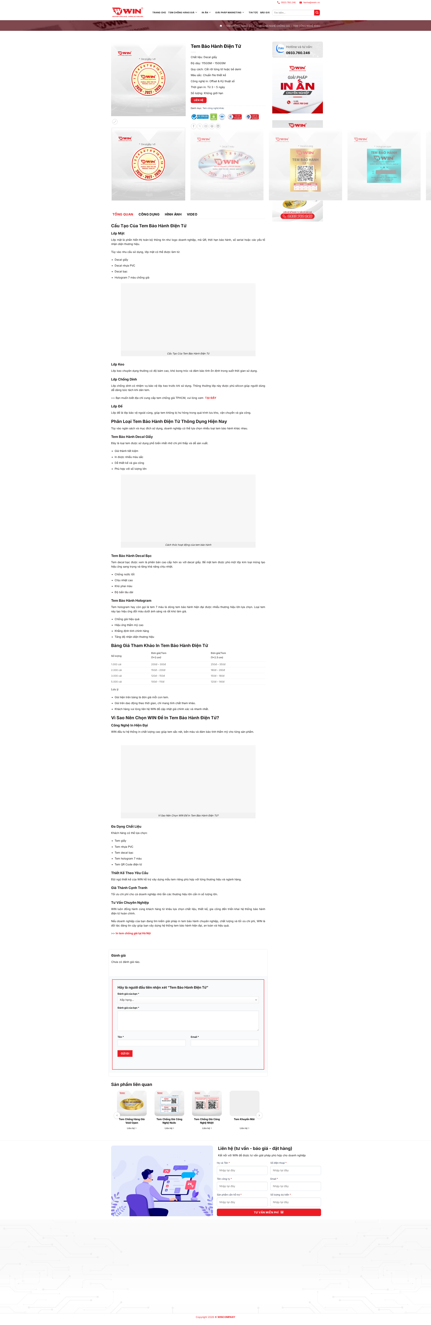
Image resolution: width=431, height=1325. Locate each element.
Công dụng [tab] (149, 214)
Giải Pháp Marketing (228, 12)
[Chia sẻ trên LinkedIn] (218, 126)
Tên (121, 1036)
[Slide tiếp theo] (259, 1115)
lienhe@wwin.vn (311, 2)
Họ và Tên (223, 1162)
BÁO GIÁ (265, 12)
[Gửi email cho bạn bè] (206, 126)
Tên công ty (224, 1178)
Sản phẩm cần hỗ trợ (229, 1194)
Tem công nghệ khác (306, 25)
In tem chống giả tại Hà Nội (133, 933)
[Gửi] (317, 12)
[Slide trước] (117, 1115)
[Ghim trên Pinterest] (212, 126)
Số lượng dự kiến (280, 1194)
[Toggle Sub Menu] (196, 12)
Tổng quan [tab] (122, 214)
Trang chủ (159, 12)
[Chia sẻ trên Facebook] (193, 126)
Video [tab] (192, 214)
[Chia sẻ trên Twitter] (200, 126)
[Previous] (112, 204)
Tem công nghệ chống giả (273, 25)
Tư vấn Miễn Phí (266, 1212)
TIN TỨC (253, 12)
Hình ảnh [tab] (173, 214)
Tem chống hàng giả (181, 12)
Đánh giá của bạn (128, 993)
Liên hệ (199, 100)
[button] (115, 121)
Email (195, 1036)
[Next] (123, 119)
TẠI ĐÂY (210, 398)
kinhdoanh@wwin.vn (145, 1271)
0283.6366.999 (124, 1266)
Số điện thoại (278, 1162)
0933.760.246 (288, 2)
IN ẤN (205, 12)
